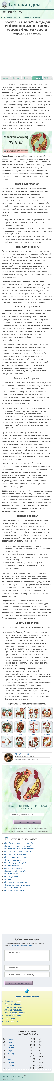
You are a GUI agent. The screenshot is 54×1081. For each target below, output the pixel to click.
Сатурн (10, 1056)
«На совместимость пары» (15, 857)
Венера (11, 1048)
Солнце (11, 1039)
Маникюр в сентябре (13, 1009)
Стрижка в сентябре (13, 1007)
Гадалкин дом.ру (13, 1076)
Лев (7, 734)
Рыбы (47, 749)
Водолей (33, 749)
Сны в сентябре (11, 1021)
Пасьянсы (28, 17)
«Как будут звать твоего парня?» (18, 843)
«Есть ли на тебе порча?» (15, 871)
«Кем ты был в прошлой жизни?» (18, 885)
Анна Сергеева (22, 754)
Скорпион (47, 734)
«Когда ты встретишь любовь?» (18, 846)
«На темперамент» (12, 865)
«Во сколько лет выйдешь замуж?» (19, 848)
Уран (10, 1059)
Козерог (20, 749)
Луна (10, 1042)
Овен (7, 720)
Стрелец (7, 749)
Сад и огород (9, 1018)
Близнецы (33, 720)
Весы (33, 734)
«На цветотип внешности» (15, 882)
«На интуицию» (11, 876)
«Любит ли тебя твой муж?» (16, 854)
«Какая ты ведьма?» (13, 868)
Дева (20, 734)
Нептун (11, 1062)
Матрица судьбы (9, 17)
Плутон (11, 1065)
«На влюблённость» (13, 860)
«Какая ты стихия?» (12, 887)
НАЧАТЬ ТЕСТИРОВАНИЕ (27, 822)
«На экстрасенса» (12, 873)
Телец (20, 720)
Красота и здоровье (12, 1004)
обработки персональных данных (22, 945)
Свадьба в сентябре (12, 1015)
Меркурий (12, 1045)
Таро (20, 17)
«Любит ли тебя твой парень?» (17, 851)
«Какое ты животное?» (14, 890)
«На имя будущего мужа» (15, 862)
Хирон (10, 1068)
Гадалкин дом (24, 4)
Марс (10, 1050)
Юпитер (11, 1053)
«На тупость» (9, 879)
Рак (47, 720)
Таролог (38, 17)
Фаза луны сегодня (12, 1001)
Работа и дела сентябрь (14, 1012)
